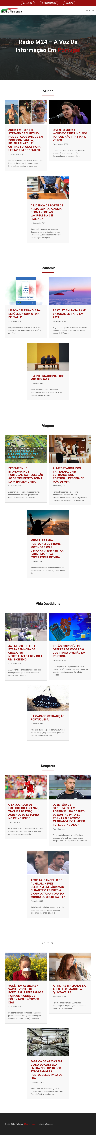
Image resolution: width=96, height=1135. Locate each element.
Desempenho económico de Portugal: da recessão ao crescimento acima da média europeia (25, 475)
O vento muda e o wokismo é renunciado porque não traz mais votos (70, 135)
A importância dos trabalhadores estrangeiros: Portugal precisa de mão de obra (68, 475)
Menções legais (49, 3)
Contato (69, 3)
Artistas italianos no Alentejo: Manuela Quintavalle (69, 989)
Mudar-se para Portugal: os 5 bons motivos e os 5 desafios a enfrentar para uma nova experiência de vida (47, 549)
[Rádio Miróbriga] (11, 10)
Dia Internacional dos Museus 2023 (48, 377)
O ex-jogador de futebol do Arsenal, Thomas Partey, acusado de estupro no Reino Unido (23, 811)
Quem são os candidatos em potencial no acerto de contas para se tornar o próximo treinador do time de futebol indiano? (69, 814)
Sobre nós (27, 3)
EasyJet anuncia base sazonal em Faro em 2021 (69, 314)
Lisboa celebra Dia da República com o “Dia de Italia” (24, 314)
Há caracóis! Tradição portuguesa (47, 718)
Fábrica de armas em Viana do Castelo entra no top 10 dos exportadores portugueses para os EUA (46, 1070)
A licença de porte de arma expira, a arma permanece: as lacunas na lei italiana (47, 212)
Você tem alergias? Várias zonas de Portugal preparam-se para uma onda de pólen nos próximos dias (25, 994)
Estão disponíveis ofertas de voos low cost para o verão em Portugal (69, 651)
